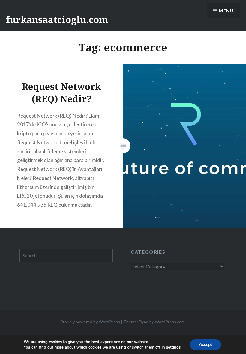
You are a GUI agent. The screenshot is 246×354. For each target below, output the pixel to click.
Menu (226, 10)
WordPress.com (170, 321)
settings (173, 347)
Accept (205, 344)
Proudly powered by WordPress (90, 321)
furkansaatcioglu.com (57, 20)
